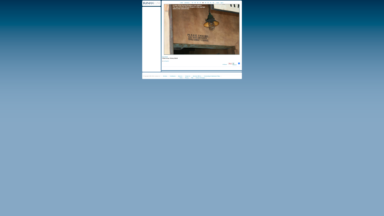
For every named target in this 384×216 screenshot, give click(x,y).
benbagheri (166, 61)
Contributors (173, 76)
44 (192, 3)
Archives (165, 76)
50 (208, 3)
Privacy (187, 77)
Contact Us (187, 76)
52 (213, 3)
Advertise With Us (197, 76)
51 (210, 3)
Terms (181, 77)
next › (217, 3)
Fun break (165, 57)
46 (197, 3)
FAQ (192, 77)
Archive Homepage (200, 77)
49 (205, 3)
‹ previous (186, 3)
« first (181, 3)
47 (200, 3)
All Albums (225, 64)
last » (222, 3)
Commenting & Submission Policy (212, 76)
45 (195, 3)
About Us (180, 76)
